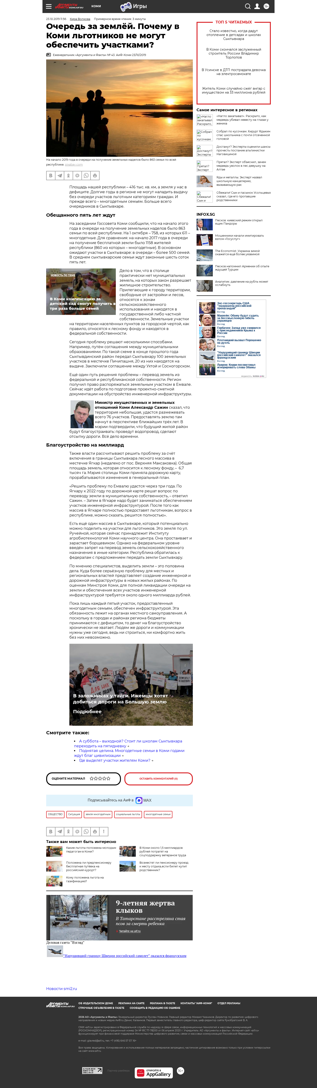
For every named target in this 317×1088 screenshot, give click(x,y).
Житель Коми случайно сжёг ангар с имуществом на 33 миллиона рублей (233, 91)
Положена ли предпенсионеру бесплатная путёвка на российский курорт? (88, 866)
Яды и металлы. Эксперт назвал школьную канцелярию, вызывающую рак (239, 181)
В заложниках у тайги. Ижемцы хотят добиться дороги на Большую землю (120, 699)
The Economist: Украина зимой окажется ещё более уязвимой (237, 252)
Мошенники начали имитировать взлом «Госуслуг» (239, 237)
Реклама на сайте (131, 1003)
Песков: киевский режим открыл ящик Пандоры (239, 222)
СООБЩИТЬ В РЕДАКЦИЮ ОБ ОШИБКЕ (155, 1008)
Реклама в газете (162, 1003)
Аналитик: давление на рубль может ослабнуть (241, 283)
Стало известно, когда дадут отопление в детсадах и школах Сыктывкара (234, 35)
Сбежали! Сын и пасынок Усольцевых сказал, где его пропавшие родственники (244, 196)
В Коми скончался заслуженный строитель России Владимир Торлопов (233, 53)
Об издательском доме (95, 1003)
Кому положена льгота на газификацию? (85, 879)
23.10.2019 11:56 (56, 19)
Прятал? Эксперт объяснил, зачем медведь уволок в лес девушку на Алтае (241, 165)
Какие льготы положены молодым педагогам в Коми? (91, 849)
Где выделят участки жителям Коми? (114, 760)
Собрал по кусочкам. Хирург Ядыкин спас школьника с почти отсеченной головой (243, 135)
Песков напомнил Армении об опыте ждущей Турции (242, 268)
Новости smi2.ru (61, 989)
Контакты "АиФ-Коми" (196, 1003)
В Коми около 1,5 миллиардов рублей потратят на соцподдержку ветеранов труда (162, 851)
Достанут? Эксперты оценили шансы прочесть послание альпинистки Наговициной (243, 150)
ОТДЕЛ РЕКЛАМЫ (228, 1003)
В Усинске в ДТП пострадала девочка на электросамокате (234, 72)
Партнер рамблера (118, 1070)
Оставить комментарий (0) (158, 778)
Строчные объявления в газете (101, 1008)
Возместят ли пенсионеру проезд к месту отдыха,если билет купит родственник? (163, 866)
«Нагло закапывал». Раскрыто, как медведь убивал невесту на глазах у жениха (242, 119)
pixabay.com (74, 164)
